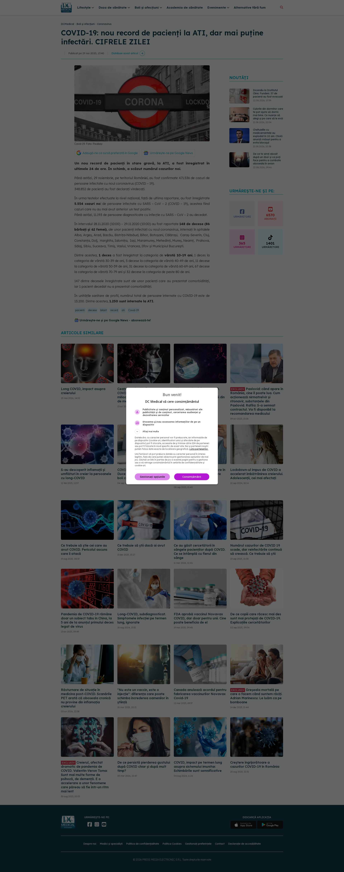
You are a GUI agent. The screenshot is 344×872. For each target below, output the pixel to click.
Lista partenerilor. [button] (198, 449)
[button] (172, 431)
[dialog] (172, 436)
